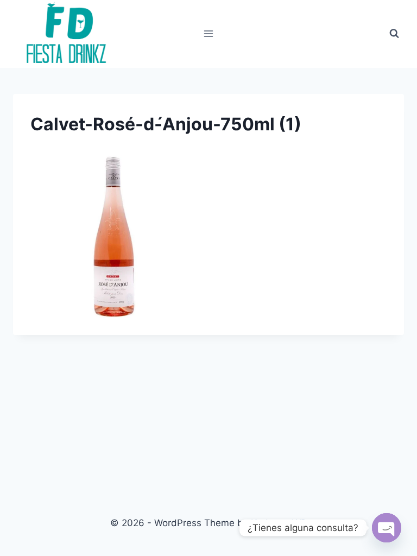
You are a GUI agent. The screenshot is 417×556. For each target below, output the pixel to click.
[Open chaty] (386, 527)
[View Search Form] (394, 33)
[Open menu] (209, 34)
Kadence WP (279, 522)
